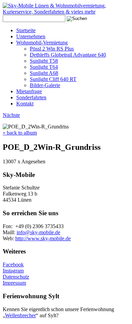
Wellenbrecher (20, 315)
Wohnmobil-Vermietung (42, 42)
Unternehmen (30, 36)
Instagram (13, 271)
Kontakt (25, 103)
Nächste (11, 115)
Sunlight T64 (44, 67)
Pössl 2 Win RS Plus (52, 49)
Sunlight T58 (44, 61)
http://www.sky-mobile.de (43, 238)
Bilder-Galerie (45, 85)
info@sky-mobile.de (38, 232)
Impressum (14, 283)
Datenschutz (16, 277)
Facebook (13, 264)
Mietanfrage (29, 91)
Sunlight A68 (44, 73)
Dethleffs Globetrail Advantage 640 (68, 55)
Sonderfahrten (31, 97)
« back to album (20, 133)
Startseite (26, 30)
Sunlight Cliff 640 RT (53, 79)
